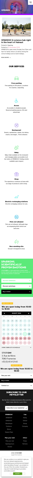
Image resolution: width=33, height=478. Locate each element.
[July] (4, 313)
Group (25, 423)
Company (25, 426)
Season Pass (9, 432)
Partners (25, 444)
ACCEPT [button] (17, 473)
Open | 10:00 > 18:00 (7, 303)
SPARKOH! (9, 418)
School (25, 420)
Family (25, 418)
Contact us (5, 385)
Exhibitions (9, 420)
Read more (5, 57)
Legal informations (16, 455)
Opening (10, 45)
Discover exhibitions (9, 280)
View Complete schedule (11, 347)
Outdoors (9, 426)
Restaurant (16, 132)
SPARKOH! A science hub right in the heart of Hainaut (16, 41)
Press (25, 441)
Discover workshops (9, 286)
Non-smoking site (16, 247)
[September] (28, 313)
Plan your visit (5, 375)
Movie (9, 429)
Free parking (16, 85)
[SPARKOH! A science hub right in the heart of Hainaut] (16, 27)
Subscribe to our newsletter (16, 408)
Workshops (8, 423)
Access (10, 447)
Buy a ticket (6, 292)
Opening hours (9, 444)
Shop (16, 181)
